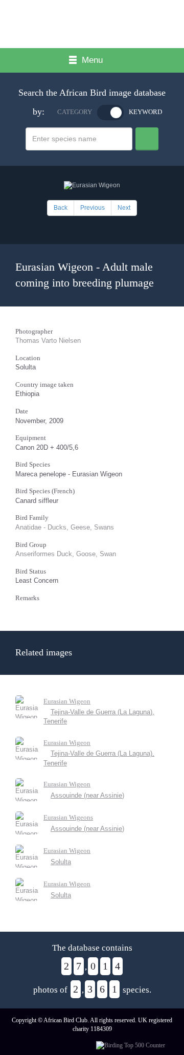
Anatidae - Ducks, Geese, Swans (64, 527)
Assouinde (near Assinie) (87, 795)
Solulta (61, 862)
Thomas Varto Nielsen (48, 340)
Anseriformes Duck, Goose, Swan (65, 554)
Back (60, 207)
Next (124, 207)
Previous (92, 207)
